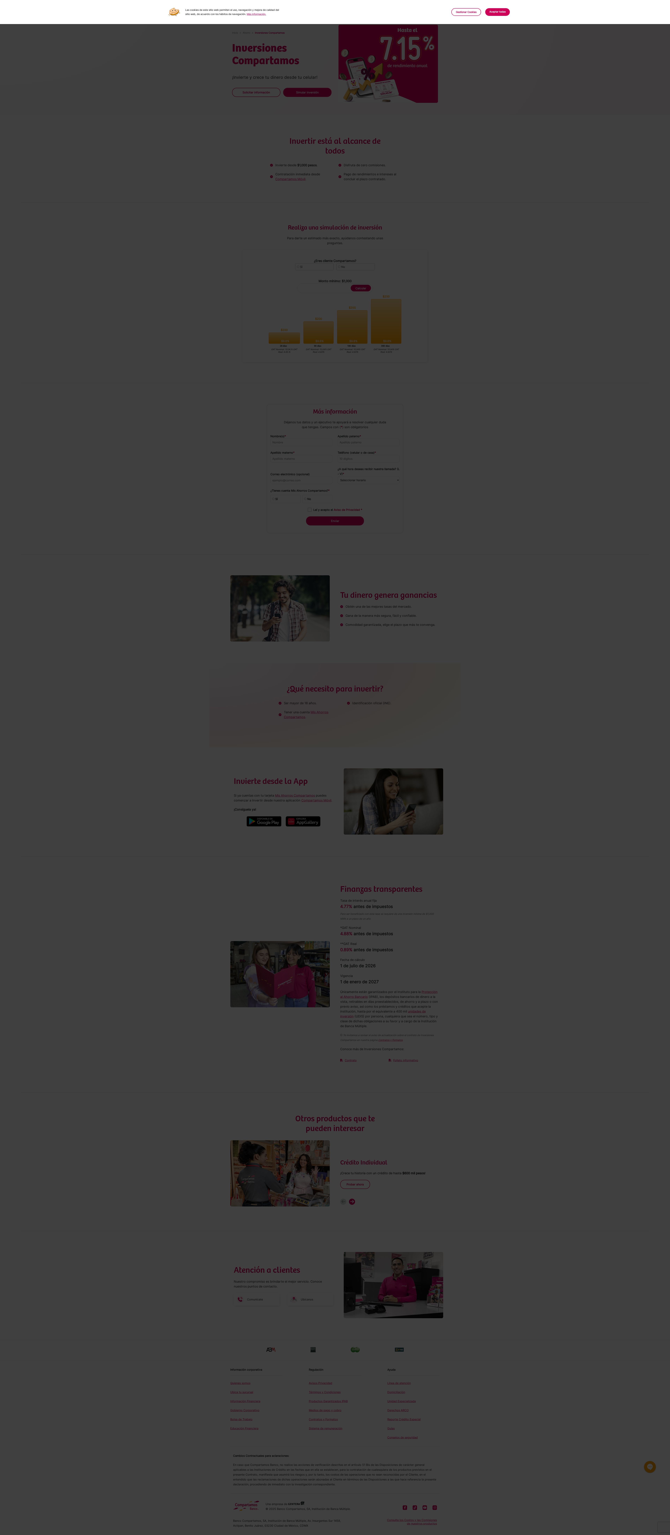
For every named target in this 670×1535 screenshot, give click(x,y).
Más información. (256, 14)
